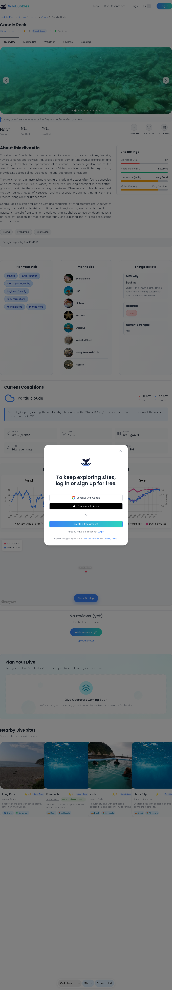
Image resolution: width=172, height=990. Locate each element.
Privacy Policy (111, 538)
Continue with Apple (88, 506)
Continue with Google (88, 497)
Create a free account (86, 524)
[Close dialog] (120, 450)
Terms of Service (90, 538)
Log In (101, 531)
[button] (86, 495)
